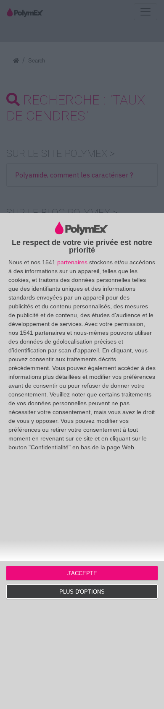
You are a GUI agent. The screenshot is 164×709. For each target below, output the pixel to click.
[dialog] (82, 461)
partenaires (72, 262)
